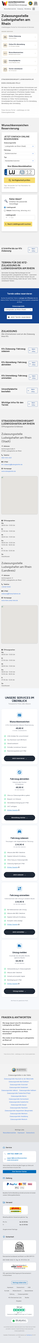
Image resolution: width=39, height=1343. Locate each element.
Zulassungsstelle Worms (19, 1096)
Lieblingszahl (11, 215)
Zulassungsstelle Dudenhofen (18, 1102)
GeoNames (29, 1335)
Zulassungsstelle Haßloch (9, 1090)
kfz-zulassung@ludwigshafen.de (11, 464)
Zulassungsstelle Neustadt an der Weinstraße (19, 1079)
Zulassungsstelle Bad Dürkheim (19, 1082)
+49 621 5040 (6, 587)
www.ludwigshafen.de (8, 471)
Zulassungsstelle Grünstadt (19, 1084)
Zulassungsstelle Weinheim (18, 1113)
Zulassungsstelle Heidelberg (19, 1116)
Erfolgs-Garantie (12, 810)
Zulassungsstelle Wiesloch (18, 1119)
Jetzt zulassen (19, 875)
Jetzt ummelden (19, 932)
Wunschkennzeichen (10, 9)
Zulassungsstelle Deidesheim (18, 1087)
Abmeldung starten (19, 818)
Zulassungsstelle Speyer (19, 1105)
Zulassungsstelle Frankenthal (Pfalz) (18, 1093)
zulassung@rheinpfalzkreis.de (10, 594)
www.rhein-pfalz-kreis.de (9, 600)
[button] (19, 1024)
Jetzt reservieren (19, 758)
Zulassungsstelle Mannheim (19, 1108)
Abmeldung (27, 9)
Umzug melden (19, 991)
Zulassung (20, 9)
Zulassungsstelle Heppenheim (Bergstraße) (19, 1110)
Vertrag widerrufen (19, 1282)
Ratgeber (18, 1301)
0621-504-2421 (6, 458)
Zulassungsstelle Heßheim (27, 1090)
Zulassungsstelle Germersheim (19, 1099)
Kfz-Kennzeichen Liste (15, 1297)
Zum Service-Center (19, 1171)
